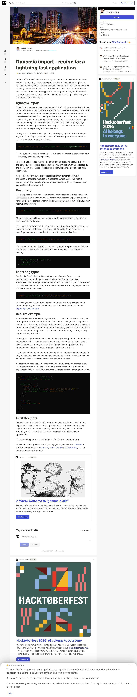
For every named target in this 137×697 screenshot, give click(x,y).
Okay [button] (10, 693)
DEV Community (120, 42)
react (39, 73)
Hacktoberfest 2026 (78, 648)
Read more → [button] (23, 517)
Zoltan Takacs (26, 48)
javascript (21, 73)
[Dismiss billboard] (132, 665)
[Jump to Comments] (5, 60)
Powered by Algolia (68, 3)
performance (49, 73)
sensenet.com (52, 50)
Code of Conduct (47, 551)
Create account (127, 3)
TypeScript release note (27, 308)
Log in (114, 3)
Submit (24, 545)
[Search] (10, 3)
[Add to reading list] (5, 68)
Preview (35, 545)
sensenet (78, 444)
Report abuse (60, 551)
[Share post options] (5, 82)
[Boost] (5, 75)
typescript (31, 73)
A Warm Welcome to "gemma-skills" (42, 501)
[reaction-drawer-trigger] (4, 52)
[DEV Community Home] (4, 3)
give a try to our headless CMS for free (58, 447)
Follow (116, 17)
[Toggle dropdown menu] (88, 457)
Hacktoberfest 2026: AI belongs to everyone (49, 640)
